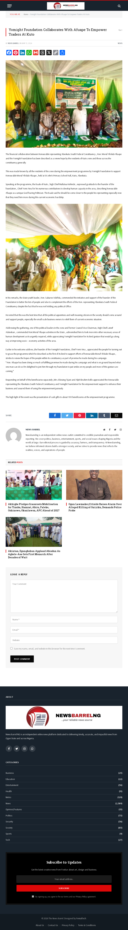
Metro (8, 797)
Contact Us (53, 925)
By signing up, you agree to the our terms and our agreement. (65, 896)
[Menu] (9, 6)
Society (9, 827)
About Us (40, 925)
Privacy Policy (81, 896)
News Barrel (13, 43)
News (120, 43)
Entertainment (12, 785)
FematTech (81, 918)
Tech (8, 839)
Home (26, 14)
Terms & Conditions (87, 925)
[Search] (119, 6)
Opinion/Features (14, 809)
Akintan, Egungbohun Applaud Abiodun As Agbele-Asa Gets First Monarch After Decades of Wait (34, 554)
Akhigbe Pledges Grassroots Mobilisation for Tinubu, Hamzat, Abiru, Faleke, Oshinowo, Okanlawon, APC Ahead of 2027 (34, 507)
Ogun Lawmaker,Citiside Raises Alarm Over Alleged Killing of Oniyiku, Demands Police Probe (95, 507)
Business (10, 773)
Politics (9, 815)
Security (9, 821)
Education (10, 779)
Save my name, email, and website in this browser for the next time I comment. (49, 648)
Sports (9, 833)
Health (9, 791)
